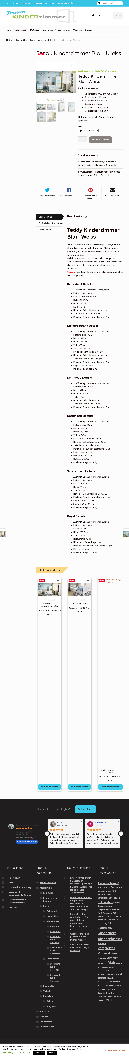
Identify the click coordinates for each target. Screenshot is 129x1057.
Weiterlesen (25, 1052)
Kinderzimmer (101, 171)
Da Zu (100, 823)
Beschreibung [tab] (45, 217)
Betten (46, 906)
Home (8, 30)
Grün (109, 916)
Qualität (111, 967)
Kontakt (88, 30)
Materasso (102, 963)
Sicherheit (115, 981)
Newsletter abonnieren (44, 3)
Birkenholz (116, 902)
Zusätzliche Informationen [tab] (50, 223)
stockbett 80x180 (106, 989)
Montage (104, 967)
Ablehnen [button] (51, 1053)
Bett (113, 887)
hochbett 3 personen (108, 920)
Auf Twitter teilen (47, 196)
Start (11, 40)
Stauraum (101, 986)
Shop (15, 3)
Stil (107, 986)
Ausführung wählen (49, 787)
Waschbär (101, 1000)
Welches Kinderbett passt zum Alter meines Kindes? (79, 937)
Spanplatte (111, 165)
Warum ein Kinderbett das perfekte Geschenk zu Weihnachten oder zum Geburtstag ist (81, 903)
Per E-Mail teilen (112, 196)
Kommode (48, 893)
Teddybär (105, 175)
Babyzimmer (49, 996)
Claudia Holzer (66, 823)
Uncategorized (47, 1026)
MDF (99, 967)
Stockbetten (53, 958)
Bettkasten (105, 902)
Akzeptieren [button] (39, 1053)
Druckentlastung (107, 906)
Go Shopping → (85, 809)
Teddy (96, 175)
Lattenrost (48, 30)
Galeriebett (52, 911)
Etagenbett (103, 909)
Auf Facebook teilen (69, 196)
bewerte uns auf (25, 841)
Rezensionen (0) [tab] (46, 229)
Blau (100, 906)
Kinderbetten (53, 921)
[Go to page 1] (84, 850)
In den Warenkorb (100, 139)
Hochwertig (102, 924)
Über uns (77, 30)
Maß (80, 126)
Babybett (51, 1001)
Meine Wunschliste (66, 3)
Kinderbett (55, 931)
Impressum (14, 878)
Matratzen (35, 30)
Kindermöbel (20, 30)
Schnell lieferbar (63, 30)
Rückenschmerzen (106, 974)
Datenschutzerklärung (20, 887)
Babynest (51, 1006)
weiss (109, 999)
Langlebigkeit (102, 958)
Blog (7, 3)
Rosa (110, 971)
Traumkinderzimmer (27, 825)
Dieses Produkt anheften (90, 197)
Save (41, 54)
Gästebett (116, 916)
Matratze (115, 962)
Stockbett (114, 985)
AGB (11, 882)
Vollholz (47, 991)
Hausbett (54, 926)
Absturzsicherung (108, 883)
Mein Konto (26, 3)
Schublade (110, 978)
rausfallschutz (103, 971)
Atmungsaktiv (104, 887)
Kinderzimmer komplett (40, 40)
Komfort (102, 943)
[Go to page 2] (86, 850)
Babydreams (97, 161)
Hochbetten (52, 916)
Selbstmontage (103, 982)
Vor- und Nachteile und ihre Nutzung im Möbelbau (80, 947)
